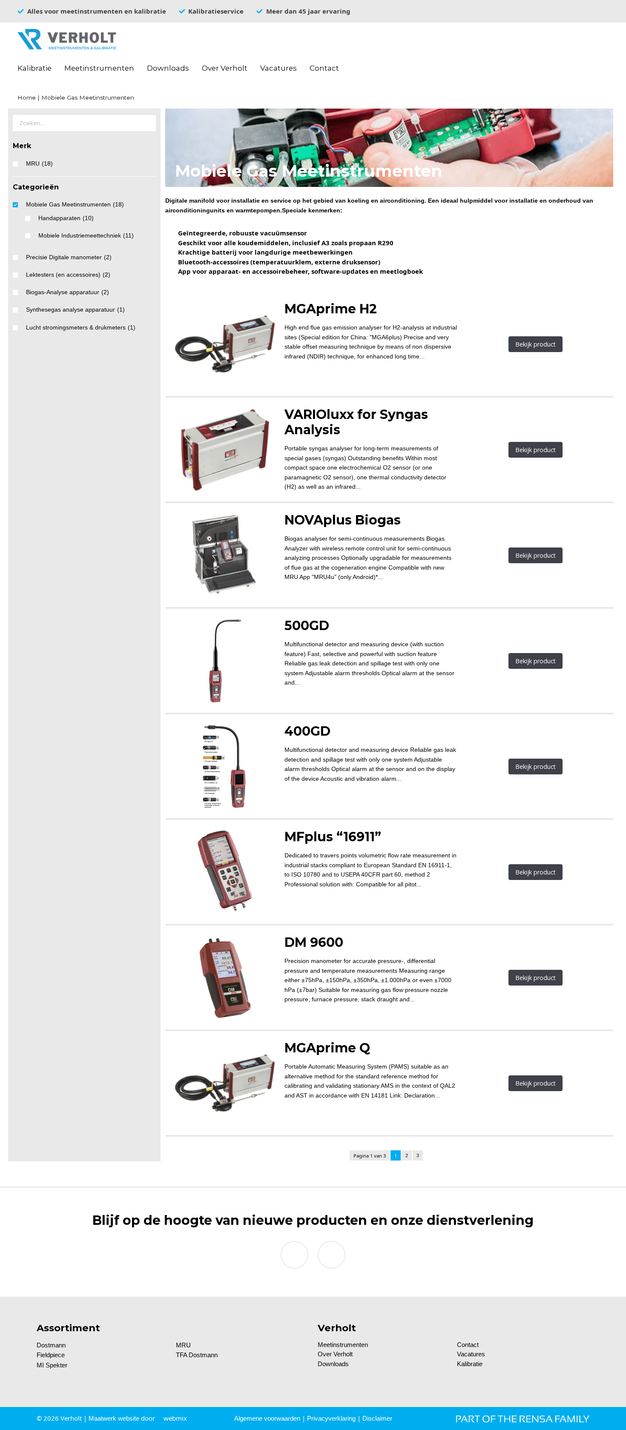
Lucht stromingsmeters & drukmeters (80, 327)
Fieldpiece (51, 1354)
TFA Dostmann (197, 1354)
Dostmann (51, 1345)
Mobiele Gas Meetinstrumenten (75, 204)
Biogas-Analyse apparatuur (67, 292)
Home (26, 97)
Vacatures (278, 68)
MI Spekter (52, 1365)
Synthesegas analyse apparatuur (75, 310)
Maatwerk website (114, 1418)
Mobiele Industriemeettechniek (86, 235)
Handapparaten (66, 218)
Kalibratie (34, 68)
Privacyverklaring (331, 1418)
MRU (39, 163)
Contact (324, 68)
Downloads (168, 68)
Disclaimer (377, 1418)
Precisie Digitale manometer (69, 257)
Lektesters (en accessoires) (68, 275)
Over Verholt (224, 68)
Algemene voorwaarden (267, 1418)
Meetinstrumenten (99, 68)
